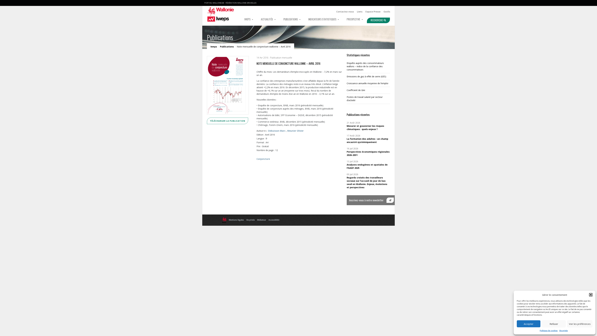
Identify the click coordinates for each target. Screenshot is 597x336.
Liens (359, 11)
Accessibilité (273, 220)
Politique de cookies (549, 330)
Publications (290, 19)
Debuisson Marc (276, 130)
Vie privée (563, 330)
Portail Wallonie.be (214, 3)
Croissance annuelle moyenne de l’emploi (367, 83)
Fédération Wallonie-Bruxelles (241, 3)
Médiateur (261, 220)
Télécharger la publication (227, 120)
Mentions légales (236, 220)
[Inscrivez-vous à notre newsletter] (390, 200)
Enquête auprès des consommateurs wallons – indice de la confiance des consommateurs (365, 66)
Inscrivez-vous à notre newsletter (366, 200)
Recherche (377, 20)
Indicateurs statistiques (322, 19)
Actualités (267, 19)
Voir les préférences (580, 323)
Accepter (528, 323)
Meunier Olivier (295, 130)
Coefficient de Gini (356, 90)
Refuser (554, 323)
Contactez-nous (345, 11)
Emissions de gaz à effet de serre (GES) (366, 76)
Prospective (354, 19)
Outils (387, 11)
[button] (590, 294)
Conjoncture (263, 158)
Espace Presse (373, 11)
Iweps (247, 19)
